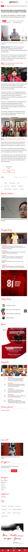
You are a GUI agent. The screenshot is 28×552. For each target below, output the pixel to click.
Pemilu (4, 21)
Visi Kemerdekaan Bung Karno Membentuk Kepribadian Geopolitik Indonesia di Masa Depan (14, 252)
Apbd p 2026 (4, 509)
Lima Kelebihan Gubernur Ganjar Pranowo (14, 139)
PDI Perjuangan (12, 183)
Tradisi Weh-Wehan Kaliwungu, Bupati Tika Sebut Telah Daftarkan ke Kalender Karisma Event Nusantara (16, 385)
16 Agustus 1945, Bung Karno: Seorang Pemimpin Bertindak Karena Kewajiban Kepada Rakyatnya (12, 257)
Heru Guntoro (7, 22)
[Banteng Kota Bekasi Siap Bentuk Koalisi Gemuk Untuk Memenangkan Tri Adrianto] (14, 33)
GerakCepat (20, 186)
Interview (3, 486)
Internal (2, 484)
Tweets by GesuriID (5, 410)
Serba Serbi (3, 487)
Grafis (2, 489)
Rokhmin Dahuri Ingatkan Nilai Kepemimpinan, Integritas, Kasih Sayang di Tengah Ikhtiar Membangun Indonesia (16, 401)
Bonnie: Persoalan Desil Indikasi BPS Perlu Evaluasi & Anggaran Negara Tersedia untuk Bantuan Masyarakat (16, 379)
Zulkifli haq (4, 506)
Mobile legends (5, 516)
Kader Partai (6, 186)
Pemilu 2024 (13, 186)
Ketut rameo (17, 506)
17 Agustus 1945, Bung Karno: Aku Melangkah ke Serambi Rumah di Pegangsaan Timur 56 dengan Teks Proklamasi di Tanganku (13, 247)
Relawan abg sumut (16, 512)
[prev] (2, 311)
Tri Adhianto (15, 189)
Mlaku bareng (10, 506)
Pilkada (5, 183)
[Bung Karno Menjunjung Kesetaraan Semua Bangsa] (12, 449)
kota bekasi (22, 189)
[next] (25, 208)
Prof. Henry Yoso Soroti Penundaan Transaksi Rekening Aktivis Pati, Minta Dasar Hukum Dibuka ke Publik (16, 391)
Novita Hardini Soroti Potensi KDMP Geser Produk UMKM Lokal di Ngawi (17, 396)
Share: (2, 177)
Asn (9, 509)
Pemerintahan (4, 480)
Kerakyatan (3, 482)
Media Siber (3, 496)
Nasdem (9, 512)
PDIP (18, 183)
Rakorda (3, 512)
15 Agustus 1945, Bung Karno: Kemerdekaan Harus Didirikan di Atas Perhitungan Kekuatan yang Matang (13, 267)
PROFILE (9, 171)
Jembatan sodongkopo (17, 509)
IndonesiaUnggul (7, 189)
